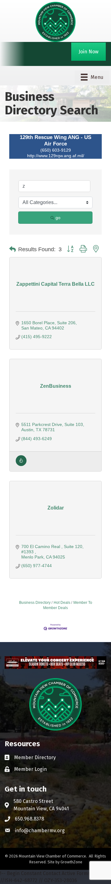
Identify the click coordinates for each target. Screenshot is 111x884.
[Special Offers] (21, 464)
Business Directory (35, 602)
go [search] (58, 217)
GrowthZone (71, 862)
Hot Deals (62, 602)
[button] (12, 249)
